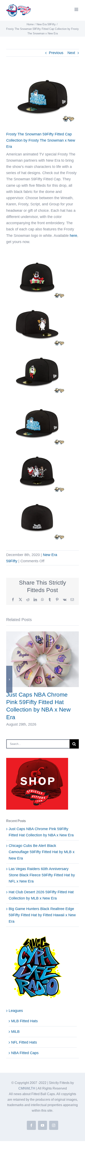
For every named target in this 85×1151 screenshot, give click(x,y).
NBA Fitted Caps (25, 1053)
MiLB (15, 1031)
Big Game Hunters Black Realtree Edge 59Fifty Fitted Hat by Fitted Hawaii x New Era (42, 915)
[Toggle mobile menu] (76, 9)
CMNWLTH (26, 1088)
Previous (56, 53)
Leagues (16, 1011)
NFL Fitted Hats (24, 1042)
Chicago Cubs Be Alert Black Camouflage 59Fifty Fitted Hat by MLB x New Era (41, 852)
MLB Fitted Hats (24, 1021)
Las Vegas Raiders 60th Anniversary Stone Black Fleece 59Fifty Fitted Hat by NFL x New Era (42, 875)
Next (71, 53)
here (73, 236)
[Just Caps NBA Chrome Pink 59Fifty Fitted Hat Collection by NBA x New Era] (42, 633)
